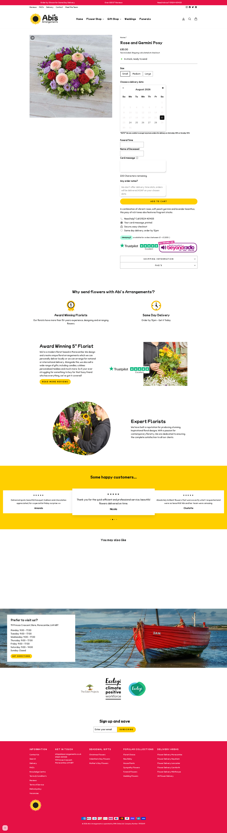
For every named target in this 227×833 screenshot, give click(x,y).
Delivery (49, 7)
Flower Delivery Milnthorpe (169, 772)
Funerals (145, 18)
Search (33, 759)
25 (136, 122)
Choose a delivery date (132, 82)
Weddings (130, 18)
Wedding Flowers (130, 776)
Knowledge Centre (38, 772)
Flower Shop (94, 18)
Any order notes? (129, 181)
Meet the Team (71, 7)
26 (143, 122)
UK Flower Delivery (165, 776)
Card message (127, 158)
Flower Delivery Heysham (168, 759)
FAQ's (41, 7)
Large (148, 73)
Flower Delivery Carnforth (168, 767)
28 (155, 122)
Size (122, 68)
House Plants (129, 763)
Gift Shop (113, 18)
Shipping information (159, 259)
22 (162, 117)
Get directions (21, 656)
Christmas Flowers (97, 754)
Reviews (33, 7)
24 (130, 122)
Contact (59, 7)
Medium (136, 73)
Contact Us (34, 754)
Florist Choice (129, 754)
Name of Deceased (129, 149)
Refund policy (35, 789)
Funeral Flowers (130, 772)
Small (125, 73)
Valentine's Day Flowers (99, 759)
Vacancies (34, 793)
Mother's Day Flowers (98, 763)
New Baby (127, 759)
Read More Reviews (55, 382)
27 (149, 122)
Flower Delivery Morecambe (169, 754)
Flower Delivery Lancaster (168, 763)
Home (79, 18)
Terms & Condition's (38, 776)
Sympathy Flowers (131, 767)
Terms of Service (37, 785)
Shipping (135, 53)
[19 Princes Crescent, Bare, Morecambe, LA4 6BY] (113, 638)
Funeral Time (126, 140)
